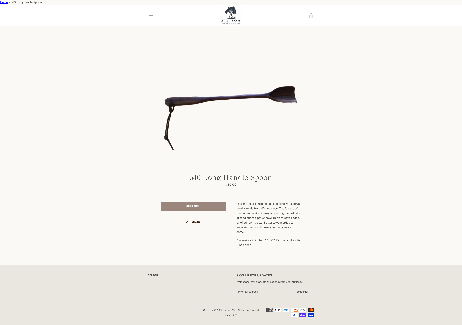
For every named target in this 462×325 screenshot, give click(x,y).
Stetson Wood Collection (236, 310)
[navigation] (150, 15)
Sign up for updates (254, 275)
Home (4, 2)
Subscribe (303, 292)
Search (153, 275)
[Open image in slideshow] (231, 99)
